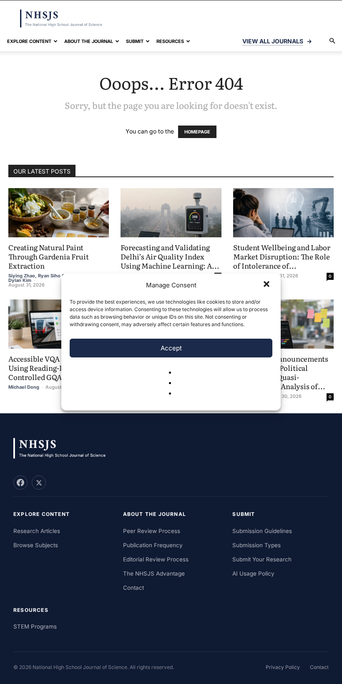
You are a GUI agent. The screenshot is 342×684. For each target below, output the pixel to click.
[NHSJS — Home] (63, 448)
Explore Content (29, 41)
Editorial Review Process (156, 559)
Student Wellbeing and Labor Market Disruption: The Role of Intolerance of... (281, 256)
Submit (134, 41)
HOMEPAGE (197, 132)
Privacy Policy (283, 667)
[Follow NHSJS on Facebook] (20, 482)
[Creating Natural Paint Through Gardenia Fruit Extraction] (58, 212)
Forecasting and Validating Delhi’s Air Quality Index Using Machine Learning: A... (170, 256)
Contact (133, 587)
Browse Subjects (35, 545)
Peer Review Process (151, 531)
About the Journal (88, 41)
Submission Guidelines (262, 531)
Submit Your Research (262, 559)
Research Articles (36, 531)
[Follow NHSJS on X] (39, 482)
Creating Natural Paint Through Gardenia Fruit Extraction (48, 256)
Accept (171, 348)
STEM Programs (35, 626)
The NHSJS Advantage (154, 573)
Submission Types (256, 545)
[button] (267, 285)
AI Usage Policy (253, 573)
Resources (170, 41)
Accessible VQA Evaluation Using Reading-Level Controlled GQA (53, 367)
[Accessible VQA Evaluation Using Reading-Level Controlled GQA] (58, 324)
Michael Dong (23, 387)
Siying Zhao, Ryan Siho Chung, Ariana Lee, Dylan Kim (56, 278)
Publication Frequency (153, 545)
